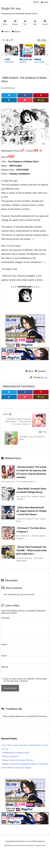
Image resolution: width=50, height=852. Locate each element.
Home (6, 31)
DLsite (42, 40)
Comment (5, 618)
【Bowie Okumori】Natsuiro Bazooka (17, 760)
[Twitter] (9, 95)
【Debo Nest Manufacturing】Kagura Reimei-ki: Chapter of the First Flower (31, 511)
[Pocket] (25, 100)
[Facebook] (25, 95)
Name (4, 644)
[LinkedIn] (9, 100)
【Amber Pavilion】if (10, 756)
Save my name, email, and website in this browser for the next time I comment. (25, 680)
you (45, 377)
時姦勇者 (37, 59)
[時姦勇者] (40, 50)
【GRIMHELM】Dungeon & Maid (15, 752)
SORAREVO (9, 62)
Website (4, 667)
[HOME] (11, 50)
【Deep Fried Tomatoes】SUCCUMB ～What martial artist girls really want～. (31, 550)
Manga (17, 31)
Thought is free (39, 845)
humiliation (42, 371)
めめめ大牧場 (39, 62)
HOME (7, 59)
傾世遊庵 (22, 62)
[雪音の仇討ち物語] (26, 51)
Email (4, 656)
